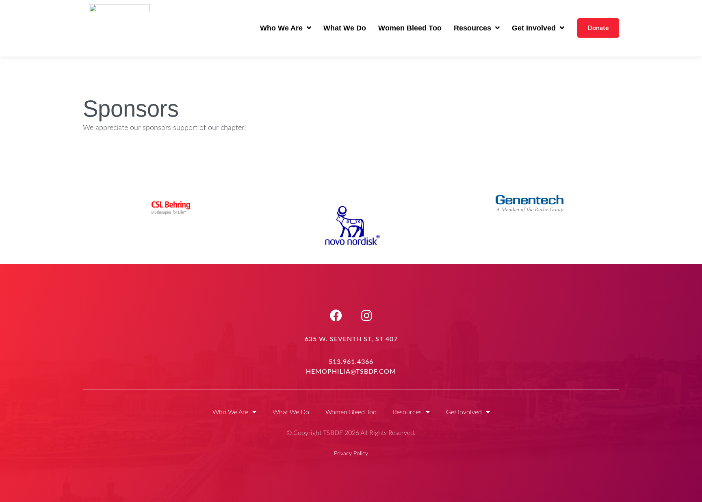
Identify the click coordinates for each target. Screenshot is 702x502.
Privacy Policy (351, 454)
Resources (472, 28)
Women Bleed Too (410, 28)
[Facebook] (336, 315)
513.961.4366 (351, 362)
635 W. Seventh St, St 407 (351, 339)
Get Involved (534, 28)
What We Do (344, 28)
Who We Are (281, 28)
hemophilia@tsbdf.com (351, 371)
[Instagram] (366, 315)
